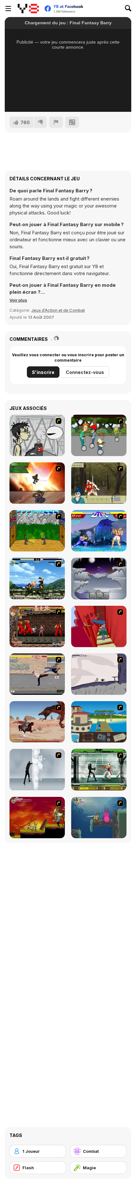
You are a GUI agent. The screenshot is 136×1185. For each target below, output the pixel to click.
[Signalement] (56, 122)
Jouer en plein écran (68, 98)
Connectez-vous (85, 372)
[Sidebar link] (8, 8)
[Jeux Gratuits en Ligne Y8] (28, 8)
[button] (18, 300)
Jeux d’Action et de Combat (58, 310)
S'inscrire (43, 372)
